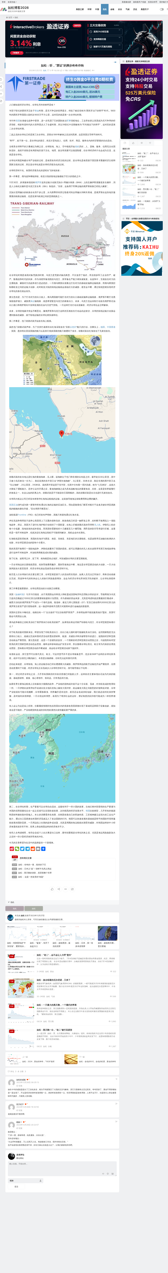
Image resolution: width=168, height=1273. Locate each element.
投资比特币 (152, 2)
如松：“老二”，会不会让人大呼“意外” (54, 955)
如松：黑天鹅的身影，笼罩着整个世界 (32, 873)
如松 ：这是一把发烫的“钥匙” (28, 877)
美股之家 (80, 9)
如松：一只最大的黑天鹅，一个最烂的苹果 (57, 1005)
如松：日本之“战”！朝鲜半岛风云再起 (32, 869)
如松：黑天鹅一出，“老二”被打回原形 (54, 1030)
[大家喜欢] (133, 143)
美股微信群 (126, 2)
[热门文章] (141, 143)
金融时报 (19, 594)
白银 (50, 1046)
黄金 (37, 110)
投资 (11, 1006)
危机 (105, 9)
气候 (128, 9)
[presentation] (102, 930)
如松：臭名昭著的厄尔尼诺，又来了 (53, 980)
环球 (89, 9)
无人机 (97, 524)
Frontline (22, 514)
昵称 (12, 1180)
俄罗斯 (38, 182)
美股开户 (145, 9)
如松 (34, 908)
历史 (135, 9)
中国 (97, 9)
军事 (69, 120)
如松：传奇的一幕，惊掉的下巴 (29, 865)
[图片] (112, 1174)
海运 (32, 301)
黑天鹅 (51, 1021)
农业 (120, 9)
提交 (16, 1186)
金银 (112, 9)
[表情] (108, 1174)
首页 (10, 17)
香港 (113, 327)
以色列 (73, 327)
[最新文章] (125, 143)
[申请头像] (114, 1156)
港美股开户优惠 (139, 2)
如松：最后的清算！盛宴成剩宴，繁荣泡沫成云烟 (107, 946)
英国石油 (13, 504)
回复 (20, 1086)
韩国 (88, 810)
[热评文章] (150, 143)
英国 (18, 120)
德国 (103, 327)
